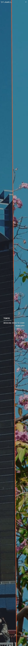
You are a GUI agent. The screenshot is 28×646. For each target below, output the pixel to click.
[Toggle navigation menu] (26, 2)
